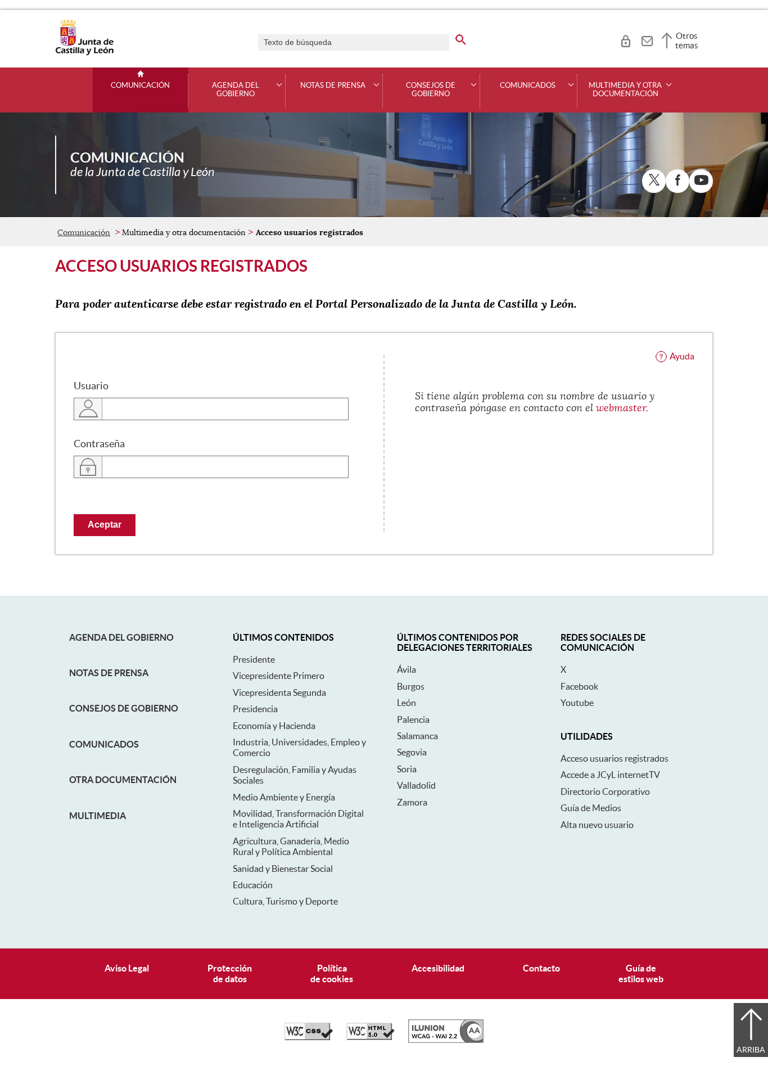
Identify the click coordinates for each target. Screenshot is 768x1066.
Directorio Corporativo (605, 791)
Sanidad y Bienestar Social (283, 868)
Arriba (751, 1049)
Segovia (412, 752)
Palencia (413, 719)
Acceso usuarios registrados (614, 758)
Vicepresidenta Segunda (279, 692)
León (406, 703)
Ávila (406, 669)
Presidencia (255, 709)
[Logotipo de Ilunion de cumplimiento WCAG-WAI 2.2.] (446, 1040)
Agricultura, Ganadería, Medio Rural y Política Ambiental (291, 846)
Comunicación (140, 85)
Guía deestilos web (640, 973)
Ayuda (682, 356)
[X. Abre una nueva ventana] (654, 181)
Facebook (579, 686)
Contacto (541, 968)
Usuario (91, 386)
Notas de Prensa (108, 673)
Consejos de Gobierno (123, 708)
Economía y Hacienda (274, 726)
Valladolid (416, 785)
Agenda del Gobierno (121, 637)
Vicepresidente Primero (278, 676)
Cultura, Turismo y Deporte (285, 901)
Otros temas (686, 40)
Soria (407, 769)
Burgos (410, 686)
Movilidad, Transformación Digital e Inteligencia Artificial (298, 818)
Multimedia (97, 816)
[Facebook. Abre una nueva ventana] (677, 181)
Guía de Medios (591, 808)
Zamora (412, 802)
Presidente (254, 659)
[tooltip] (625, 39)
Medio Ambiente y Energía (284, 797)
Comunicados (104, 744)
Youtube (577, 703)
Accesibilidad (438, 968)
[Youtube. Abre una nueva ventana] (701, 181)
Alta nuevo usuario (597, 825)
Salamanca (417, 736)
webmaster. (622, 408)
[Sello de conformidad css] (308, 1037)
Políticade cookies (331, 973)
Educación (253, 885)
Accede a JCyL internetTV (610, 775)
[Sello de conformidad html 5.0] (370, 1037)
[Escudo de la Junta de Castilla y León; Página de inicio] (84, 53)
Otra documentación (123, 780)
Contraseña (99, 443)
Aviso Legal (127, 968)
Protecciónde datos (229, 973)
